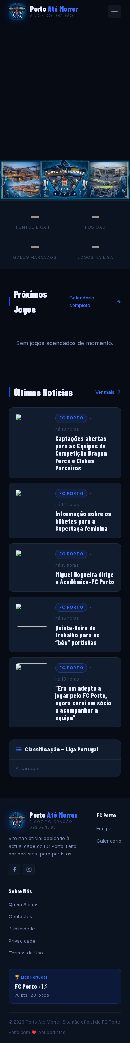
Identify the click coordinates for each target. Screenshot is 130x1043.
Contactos (20, 916)
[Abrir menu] (114, 11)
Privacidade (22, 941)
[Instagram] (29, 869)
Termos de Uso (26, 953)
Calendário (108, 841)
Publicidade (22, 928)
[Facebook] (14, 869)
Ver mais (104, 392)
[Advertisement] (65, 92)
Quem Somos (24, 904)
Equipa (104, 828)
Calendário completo (81, 301)
